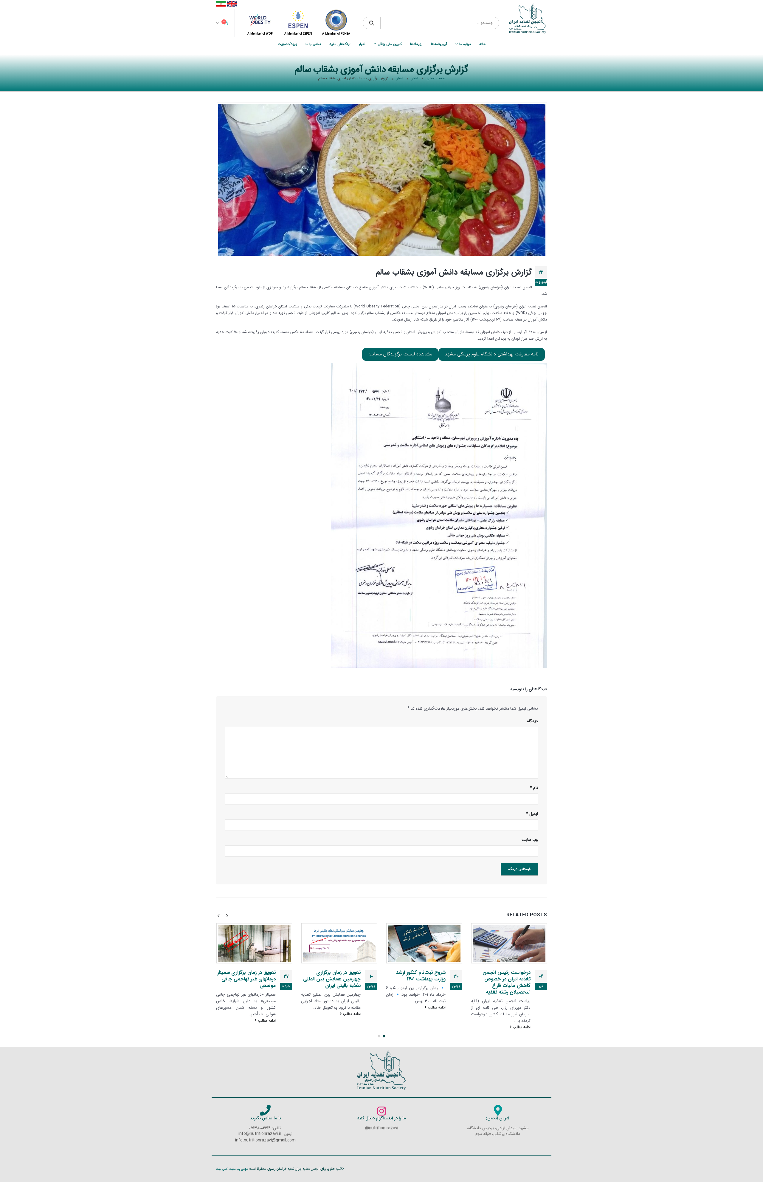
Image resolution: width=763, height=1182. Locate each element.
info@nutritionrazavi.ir (259, 1133)
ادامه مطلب (521, 1027)
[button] (384, 1036)
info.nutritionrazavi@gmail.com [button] (265, 1140)
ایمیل (532, 813)
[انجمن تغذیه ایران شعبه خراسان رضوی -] (527, 18)
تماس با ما (313, 44)
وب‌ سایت (530, 839)
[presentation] (226, 915)
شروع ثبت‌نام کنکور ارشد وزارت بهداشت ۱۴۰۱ (421, 976)
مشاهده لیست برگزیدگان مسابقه (400, 354)
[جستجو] (372, 23)
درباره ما (465, 44)
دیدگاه (532, 721)
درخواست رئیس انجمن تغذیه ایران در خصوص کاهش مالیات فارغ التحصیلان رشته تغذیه (507, 982)
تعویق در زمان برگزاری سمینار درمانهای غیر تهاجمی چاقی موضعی (246, 979)
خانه (482, 44)
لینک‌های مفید (340, 44)
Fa (221, 4)
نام (534, 788)
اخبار (362, 44)
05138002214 (260, 1128)
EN (232, 4)
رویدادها (416, 44)
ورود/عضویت (287, 44)
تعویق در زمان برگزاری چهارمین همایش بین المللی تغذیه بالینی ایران (332, 979)
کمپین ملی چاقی (390, 44)
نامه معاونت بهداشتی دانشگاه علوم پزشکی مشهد (492, 354)
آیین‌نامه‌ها (439, 44)
